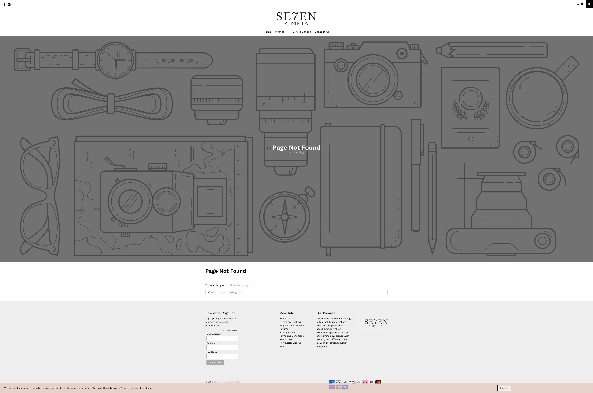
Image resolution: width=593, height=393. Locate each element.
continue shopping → (238, 285)
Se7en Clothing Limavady (226, 382)
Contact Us (322, 31)
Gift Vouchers (302, 31)
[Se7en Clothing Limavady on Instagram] (10, 5)
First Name (211, 343)
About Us (285, 318)
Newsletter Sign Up (290, 342)
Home (267, 31)
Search (283, 346)
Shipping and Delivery (292, 325)
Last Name (211, 352)
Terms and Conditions (292, 335)
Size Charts (286, 339)
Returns (284, 329)
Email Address (214, 333)
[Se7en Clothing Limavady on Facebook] (5, 5)
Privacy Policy (287, 332)
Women (280, 31)
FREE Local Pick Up (290, 322)
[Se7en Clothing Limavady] (296, 18)
